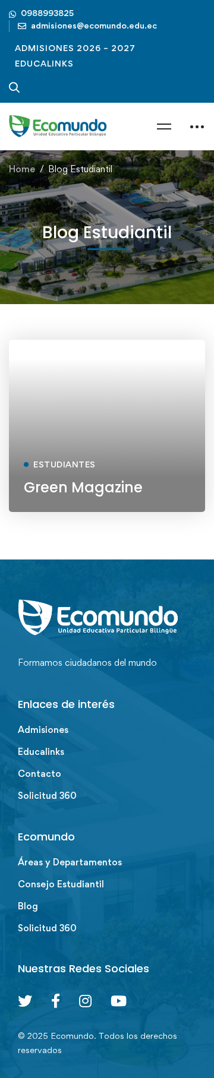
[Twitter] (25, 1001)
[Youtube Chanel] (118, 1001)
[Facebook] (55, 1001)
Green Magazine (83, 487)
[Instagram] (85, 1001)
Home (22, 169)
